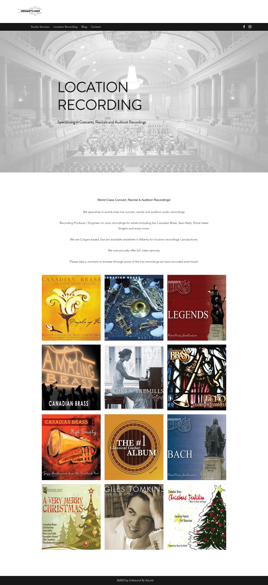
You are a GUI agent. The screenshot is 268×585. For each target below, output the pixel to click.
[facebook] (244, 27)
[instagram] (250, 27)
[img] (71, 308)
